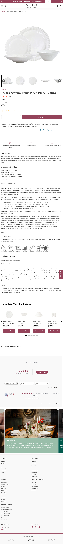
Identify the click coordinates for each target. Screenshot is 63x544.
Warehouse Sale (35, 486)
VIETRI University (5, 515)
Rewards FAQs (35, 470)
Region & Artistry (8, 256)
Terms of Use (31, 539)
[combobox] (27, 383)
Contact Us (34, 463)
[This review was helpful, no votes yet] (53, 404)
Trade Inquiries (35, 488)
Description (5, 153)
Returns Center (34, 476)
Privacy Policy (51, 540)
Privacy (11, 539)
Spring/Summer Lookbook (6, 509)
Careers (2, 472)
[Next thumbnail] (59, 80)
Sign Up (48, 1)
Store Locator (4, 482)
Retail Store (3, 501)
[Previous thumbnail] (3, 80)
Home (4, 11)
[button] (7, 81)
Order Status (34, 474)
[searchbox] (10, 383)
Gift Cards (3, 497)
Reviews (3, 499)
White (3, 106)
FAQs (33, 468)
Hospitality (34, 490)
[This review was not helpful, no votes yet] (56, 404)
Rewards (3, 486)
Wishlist (3, 495)
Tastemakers (3, 470)
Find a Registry (4, 492)
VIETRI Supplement (5, 513)
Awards (3, 465)
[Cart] (60, 6)
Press (2, 517)
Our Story (3, 461)
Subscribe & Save (5, 484)
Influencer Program (5, 507)
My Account (34, 461)
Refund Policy (11, 540)
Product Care (34, 465)
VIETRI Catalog (4, 511)
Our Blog (3, 463)
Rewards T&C (34, 472)
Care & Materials (8, 184)
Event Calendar (4, 520)
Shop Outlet (34, 482)
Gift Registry (4, 490)
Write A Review (42, 372)
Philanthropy (4, 468)
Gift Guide (3, 488)
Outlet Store (34, 484)
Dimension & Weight (9, 167)
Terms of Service (51, 539)
